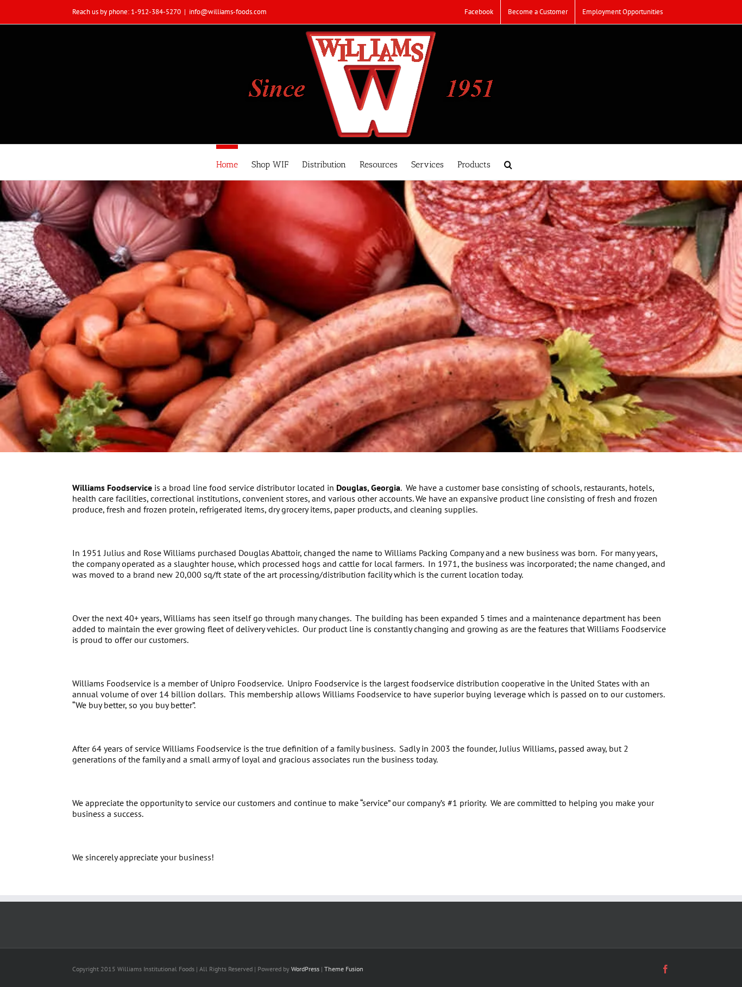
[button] (508, 162)
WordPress (305, 969)
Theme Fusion (343, 969)
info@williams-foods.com (228, 11)
